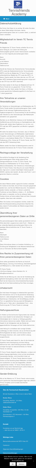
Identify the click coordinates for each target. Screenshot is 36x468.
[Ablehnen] (33, 461)
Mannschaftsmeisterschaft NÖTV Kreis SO (15, 441)
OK (13, 464)
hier (22, 428)
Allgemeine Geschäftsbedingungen (13, 449)
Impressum (6, 445)
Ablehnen (21, 464)
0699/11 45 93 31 (20, 430)
